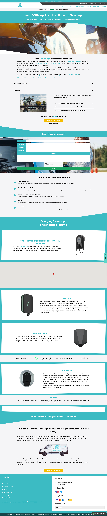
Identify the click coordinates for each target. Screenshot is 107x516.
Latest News (96, 7)
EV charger (24, 249)
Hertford (37, 78)
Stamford (57, 78)
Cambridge (48, 80)
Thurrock (63, 78)
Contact (104, 7)
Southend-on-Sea (77, 78)
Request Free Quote (53, 123)
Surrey (42, 78)
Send (53, 170)
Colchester (28, 80)
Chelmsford (21, 80)
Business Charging (79, 7)
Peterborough (57, 80)
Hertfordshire (49, 78)
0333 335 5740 (83, 3)
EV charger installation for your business (48, 66)
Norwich (35, 80)
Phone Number (21, 152)
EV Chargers (70, 7)
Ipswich (68, 78)
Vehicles (89, 7)
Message (53, 155)
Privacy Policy (25, 503)
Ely (84, 78)
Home (63, 7)
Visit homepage (53, 126)
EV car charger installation (73, 64)
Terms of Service (33, 503)
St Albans (41, 80)
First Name (21, 143)
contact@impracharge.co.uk (98, 3)
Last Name (21, 146)
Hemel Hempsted (28, 78)
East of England (74, 76)
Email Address (21, 149)
